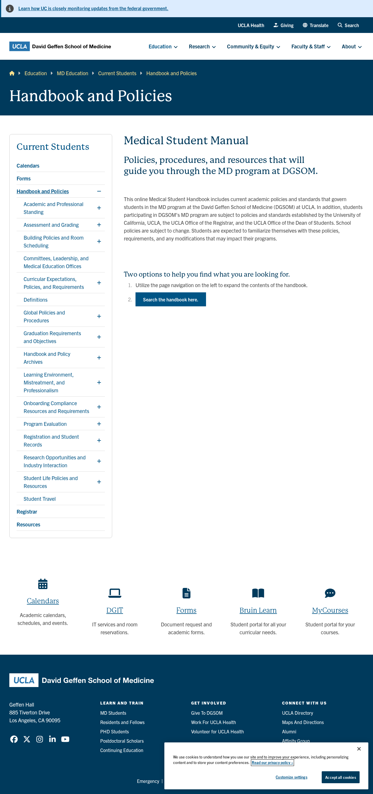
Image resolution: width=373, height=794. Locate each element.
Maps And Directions (303, 722)
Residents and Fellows (122, 722)
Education (35, 73)
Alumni (289, 731)
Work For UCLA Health (213, 722)
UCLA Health (251, 25)
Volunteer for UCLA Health (217, 731)
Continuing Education (121, 750)
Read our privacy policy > (272, 762)
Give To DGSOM (207, 713)
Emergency (148, 781)
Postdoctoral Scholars (122, 741)
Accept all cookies (340, 777)
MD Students (113, 713)
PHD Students (114, 731)
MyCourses (330, 610)
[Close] (359, 748)
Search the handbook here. (170, 299)
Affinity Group (296, 741)
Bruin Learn (258, 610)
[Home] (12, 73)
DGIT (114, 610)
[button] (315, 25)
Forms (186, 610)
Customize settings (291, 776)
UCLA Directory (297, 713)
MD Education (72, 73)
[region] (266, 765)
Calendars (43, 601)
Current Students (117, 73)
